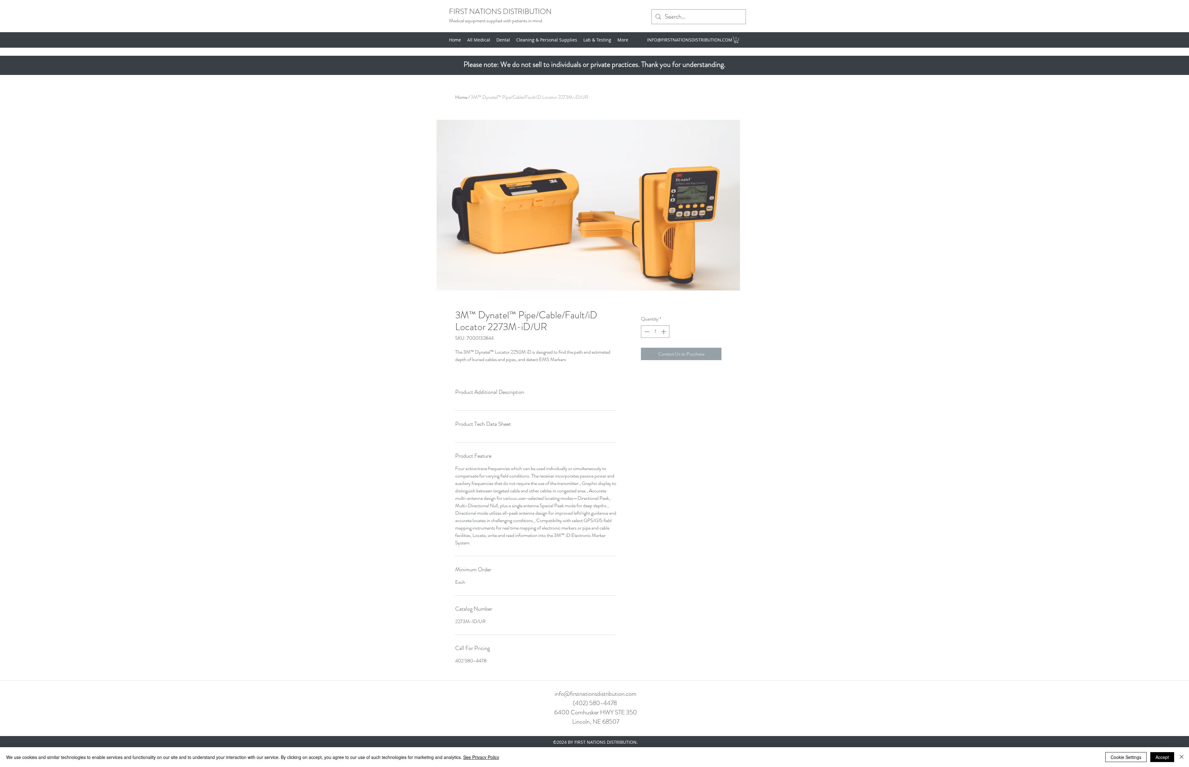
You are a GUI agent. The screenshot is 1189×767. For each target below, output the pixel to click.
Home (461, 97)
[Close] (1181, 757)
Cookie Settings (1126, 757)
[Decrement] (646, 332)
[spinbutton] (655, 332)
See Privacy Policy (481, 757)
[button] (736, 40)
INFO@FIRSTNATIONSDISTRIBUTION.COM (689, 40)
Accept (1162, 757)
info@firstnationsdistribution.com (595, 693)
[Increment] (664, 332)
